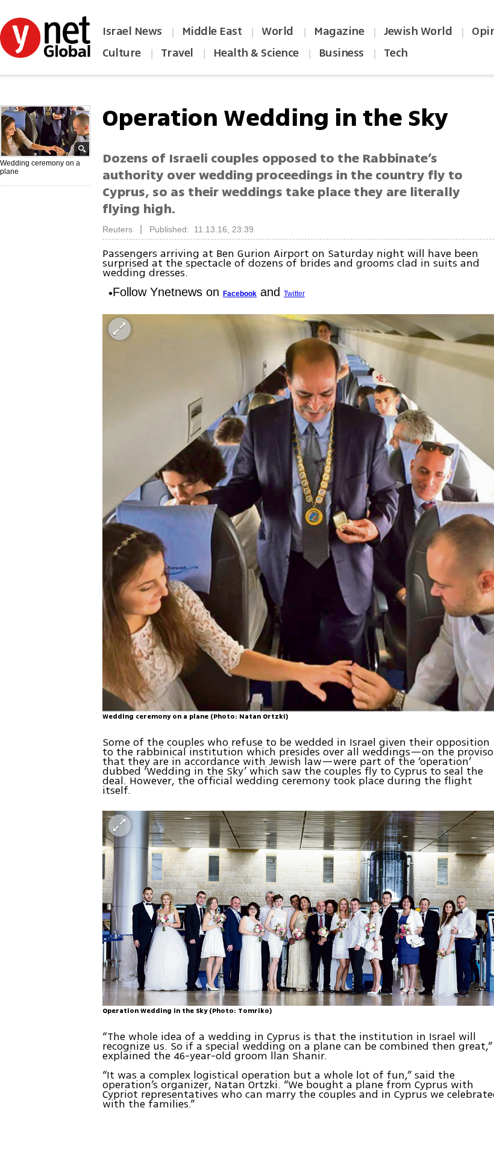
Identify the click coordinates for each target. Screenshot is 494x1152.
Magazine (339, 31)
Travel (177, 53)
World (278, 31)
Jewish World (418, 31)
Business (341, 53)
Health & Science (256, 53)
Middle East (212, 31)
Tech (396, 53)
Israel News (132, 31)
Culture (121, 53)
